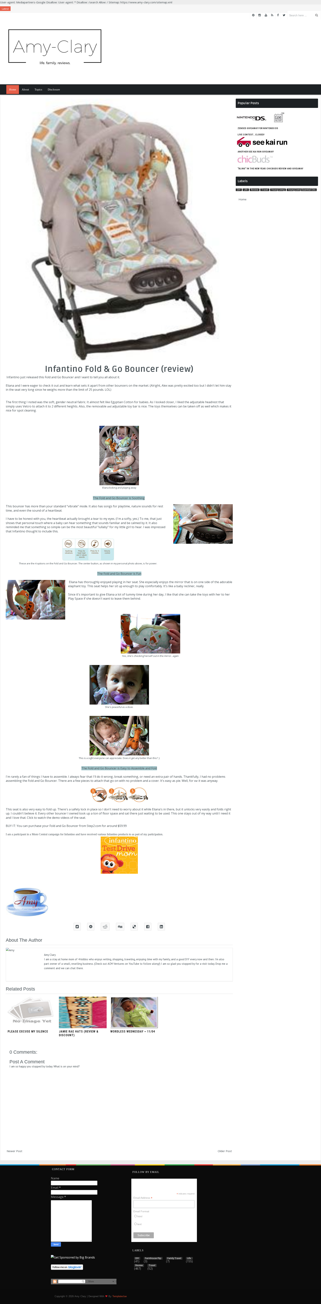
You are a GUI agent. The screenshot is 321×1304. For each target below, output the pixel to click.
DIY (239, 189)
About (25, 89)
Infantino (13, 377)
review (254, 189)
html (139, 1216)
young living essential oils (301, 189)
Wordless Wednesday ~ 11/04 (132, 1031)
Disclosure (54, 89)
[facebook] (278, 15)
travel (265, 189)
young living (278, 189)
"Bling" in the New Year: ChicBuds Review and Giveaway (270, 168)
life (246, 189)
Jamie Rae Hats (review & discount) (78, 1033)
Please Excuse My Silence (28, 1031)
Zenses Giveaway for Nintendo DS (258, 128)
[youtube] (266, 15)
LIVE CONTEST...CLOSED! (251, 134)
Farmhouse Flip (153, 1258)
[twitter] (284, 15)
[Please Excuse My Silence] (31, 1027)
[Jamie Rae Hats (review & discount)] (82, 1027)
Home (12, 89)
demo (56, 818)
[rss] (272, 15)
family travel (174, 1258)
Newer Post (14, 1151)
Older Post (225, 1151)
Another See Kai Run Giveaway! (256, 151)
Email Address (142, 1198)
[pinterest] (253, 15)
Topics (38, 89)
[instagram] (260, 15)
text (139, 1224)
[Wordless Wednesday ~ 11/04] (134, 1027)
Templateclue (119, 1296)
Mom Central (39, 834)
